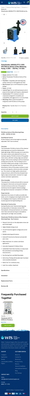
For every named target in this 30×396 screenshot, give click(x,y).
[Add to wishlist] (13, 313)
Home (2, 7)
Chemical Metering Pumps (13, 7)
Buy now (15, 120)
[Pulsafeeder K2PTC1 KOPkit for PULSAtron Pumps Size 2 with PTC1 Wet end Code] (8, 308)
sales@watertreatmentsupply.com (10, 379)
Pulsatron (24, 7)
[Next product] (6, 15)
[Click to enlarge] (4, 43)
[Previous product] (2, 15)
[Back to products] (4, 15)
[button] (2, 32)
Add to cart (15, 116)
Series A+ (3, 9)
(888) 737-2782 (5, 384)
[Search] (24, 2)
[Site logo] (15, 2)
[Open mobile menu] (2, 2)
